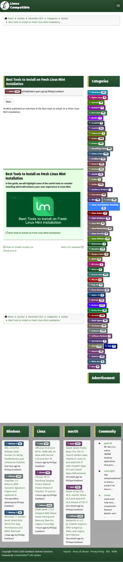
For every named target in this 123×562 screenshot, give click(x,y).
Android (96, 102)
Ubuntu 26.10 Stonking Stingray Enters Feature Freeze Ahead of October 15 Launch (45, 484)
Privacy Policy (97, 551)
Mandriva (97, 249)
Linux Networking (101, 228)
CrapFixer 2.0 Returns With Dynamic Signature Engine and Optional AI (14, 488)
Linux (110, 200)
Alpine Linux (98, 97)
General (97, 164)
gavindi (108, 443)
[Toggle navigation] (118, 5)
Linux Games (98, 213)
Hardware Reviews (100, 189)
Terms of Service (81, 551)
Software (98, 331)
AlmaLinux (98, 92)
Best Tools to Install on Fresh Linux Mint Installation (34, 233)
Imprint (67, 551)
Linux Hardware (100, 218)
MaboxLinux (98, 244)
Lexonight (109, 471)
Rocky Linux (98, 310)
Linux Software (100, 239)
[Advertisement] (61, 49)
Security (97, 315)
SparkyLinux (98, 341)
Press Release (99, 290)
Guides (13, 91)
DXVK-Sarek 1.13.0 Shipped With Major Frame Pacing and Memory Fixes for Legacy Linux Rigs (46, 516)
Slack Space (99, 320)
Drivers (96, 143)
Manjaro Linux (99, 254)
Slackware (98, 325)
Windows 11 (14, 444)
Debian (97, 138)
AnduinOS (97, 107)
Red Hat (97, 300)
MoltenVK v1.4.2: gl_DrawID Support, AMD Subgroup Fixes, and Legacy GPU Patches (76, 527)
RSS (108, 551)
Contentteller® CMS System (27, 555)
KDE (95, 200)
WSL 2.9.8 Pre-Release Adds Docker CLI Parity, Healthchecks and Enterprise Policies (14, 455)
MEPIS (95, 259)
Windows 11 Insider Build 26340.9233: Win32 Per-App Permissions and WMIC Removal (14, 524)
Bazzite (96, 118)
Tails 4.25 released (71, 247)
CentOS (97, 128)
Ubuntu (96, 351)
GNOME (96, 174)
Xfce (94, 366)
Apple (74, 444)
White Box (97, 361)
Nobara (96, 269)
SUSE (95, 346)
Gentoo (97, 169)
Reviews (97, 305)
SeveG (107, 495)
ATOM (114, 551)
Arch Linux (97, 113)
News (8, 101)
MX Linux (96, 264)
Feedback (97, 159)
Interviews (98, 194)
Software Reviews (100, 336)
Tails (111, 346)
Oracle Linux (99, 274)
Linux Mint (97, 223)
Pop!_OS (96, 285)
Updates (97, 356)
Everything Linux (101, 148)
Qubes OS (97, 295)
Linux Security (99, 233)
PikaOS (96, 279)
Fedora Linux (99, 153)
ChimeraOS (97, 133)
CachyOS (96, 123)
